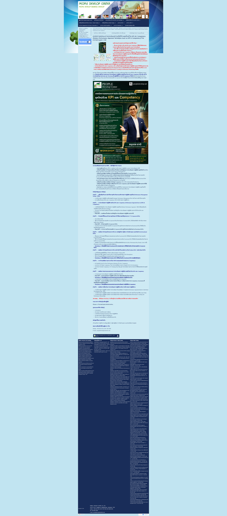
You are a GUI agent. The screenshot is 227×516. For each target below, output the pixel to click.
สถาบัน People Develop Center (97, 28)
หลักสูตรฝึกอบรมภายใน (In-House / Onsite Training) (110, 28)
